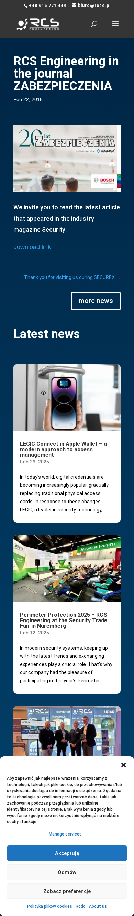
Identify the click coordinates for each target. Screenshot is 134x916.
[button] (123, 765)
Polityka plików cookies (49, 906)
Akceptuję (67, 853)
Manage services (65, 834)
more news (96, 301)
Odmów (67, 872)
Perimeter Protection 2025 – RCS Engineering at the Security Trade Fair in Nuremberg (63, 620)
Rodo (81, 906)
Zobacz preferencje (67, 891)
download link (32, 247)
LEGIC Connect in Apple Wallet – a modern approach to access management (63, 449)
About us (98, 906)
